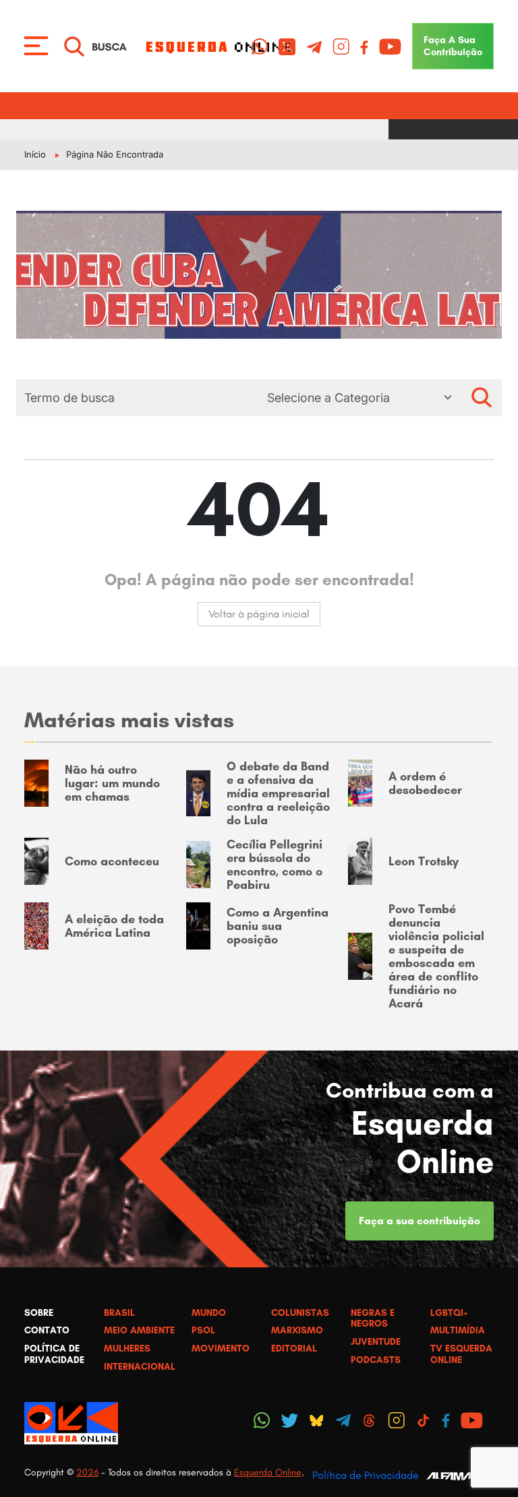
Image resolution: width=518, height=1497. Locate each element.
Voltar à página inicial (259, 613)
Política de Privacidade (365, 1475)
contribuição (453, 46)
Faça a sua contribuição (419, 1220)
